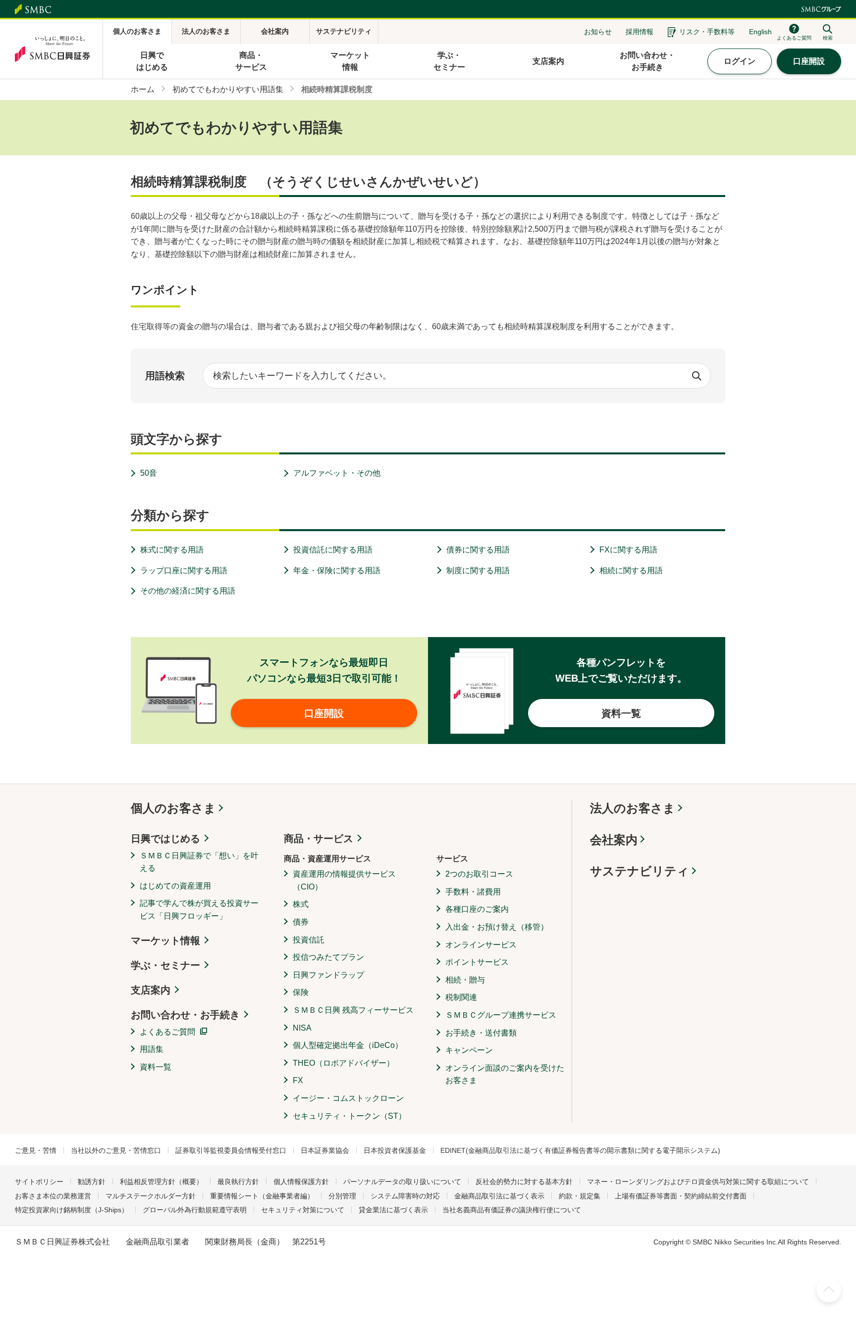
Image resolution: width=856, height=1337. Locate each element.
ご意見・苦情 (35, 1150)
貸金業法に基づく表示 (393, 1210)
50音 (148, 473)
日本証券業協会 (325, 1150)
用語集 (151, 1049)
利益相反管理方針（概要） (161, 1182)
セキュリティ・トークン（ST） (349, 1116)
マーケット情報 (165, 940)
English (760, 32)
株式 (301, 904)
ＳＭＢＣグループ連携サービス (500, 1015)
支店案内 (150, 990)
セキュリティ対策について (302, 1210)
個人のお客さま (173, 808)
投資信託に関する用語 (333, 549)
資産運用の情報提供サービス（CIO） (344, 880)
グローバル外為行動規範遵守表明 (195, 1210)
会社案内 (614, 839)
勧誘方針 (92, 1182)
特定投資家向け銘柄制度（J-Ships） (71, 1210)
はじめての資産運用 (175, 886)
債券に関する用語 (478, 549)
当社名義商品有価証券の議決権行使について (511, 1210)
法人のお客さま (632, 808)
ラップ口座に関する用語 (183, 570)
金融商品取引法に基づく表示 (499, 1196)
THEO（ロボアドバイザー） (343, 1063)
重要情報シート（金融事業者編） (262, 1196)
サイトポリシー (39, 1182)
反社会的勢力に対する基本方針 (524, 1182)
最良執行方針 (238, 1182)
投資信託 (308, 940)
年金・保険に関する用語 (336, 570)
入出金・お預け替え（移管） (496, 927)
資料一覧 (155, 1067)
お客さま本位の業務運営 (53, 1196)
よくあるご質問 (167, 1032)
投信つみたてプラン (328, 957)
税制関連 (461, 997)
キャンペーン (469, 1050)
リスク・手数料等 (707, 32)
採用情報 (639, 32)
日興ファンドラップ (328, 975)
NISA (302, 1028)
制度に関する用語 (478, 570)
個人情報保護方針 (301, 1182)
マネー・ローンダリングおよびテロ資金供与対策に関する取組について (698, 1182)
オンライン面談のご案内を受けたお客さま (504, 1074)
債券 (301, 922)
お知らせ (598, 32)
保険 (301, 992)
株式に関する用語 (172, 549)
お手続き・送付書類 (481, 1033)
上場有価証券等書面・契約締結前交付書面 (681, 1196)
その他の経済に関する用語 (187, 591)
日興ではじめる (165, 838)
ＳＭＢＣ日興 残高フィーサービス (353, 1010)
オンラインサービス (481, 945)
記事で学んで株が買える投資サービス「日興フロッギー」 (199, 909)
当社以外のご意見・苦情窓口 (116, 1150)
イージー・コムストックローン (348, 1098)
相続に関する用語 (631, 570)
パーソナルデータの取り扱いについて (402, 1182)
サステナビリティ (639, 871)
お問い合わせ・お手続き (185, 1014)
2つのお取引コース (479, 874)
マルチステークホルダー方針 (151, 1196)
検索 (696, 375)
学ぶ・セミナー (165, 965)
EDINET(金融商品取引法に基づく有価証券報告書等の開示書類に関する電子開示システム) (580, 1150)
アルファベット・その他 (336, 473)
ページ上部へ (828, 1290)
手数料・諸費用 (473, 892)
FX (298, 1080)
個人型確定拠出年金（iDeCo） (348, 1045)
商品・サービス (318, 838)
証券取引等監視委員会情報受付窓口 (230, 1150)
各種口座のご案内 (477, 909)
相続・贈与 (465, 980)
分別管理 (342, 1196)
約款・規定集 (579, 1196)
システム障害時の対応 (405, 1196)
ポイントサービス (477, 962)
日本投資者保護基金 (395, 1150)
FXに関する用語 (628, 549)
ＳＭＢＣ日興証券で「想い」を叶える (199, 862)
